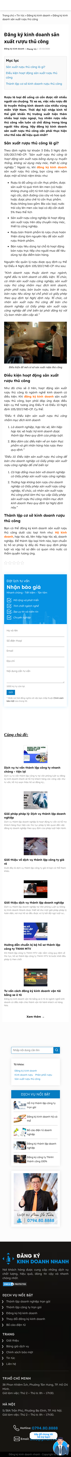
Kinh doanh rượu (24, 1074)
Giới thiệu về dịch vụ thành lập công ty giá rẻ (34, 861)
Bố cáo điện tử (16, 1324)
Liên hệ (11, 1364)
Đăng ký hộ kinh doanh (21, 1313)
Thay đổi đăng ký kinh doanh (25, 1319)
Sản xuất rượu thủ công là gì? (25, 67)
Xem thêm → (36, 1016)
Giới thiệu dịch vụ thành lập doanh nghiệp (34, 902)
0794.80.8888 (45, 1428)
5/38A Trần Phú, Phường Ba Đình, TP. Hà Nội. (32, 1410)
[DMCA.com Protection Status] (14, 1285)
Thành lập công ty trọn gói (23, 1307)
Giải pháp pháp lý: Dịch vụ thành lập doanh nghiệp (35, 815)
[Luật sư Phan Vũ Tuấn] (35, 1198)
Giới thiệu (12, 1340)
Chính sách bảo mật (19, 1352)
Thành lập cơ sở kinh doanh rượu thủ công (34, 83)
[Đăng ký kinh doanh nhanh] (35, 1258)
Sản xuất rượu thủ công (27, 1078)
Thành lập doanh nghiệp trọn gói (28, 1301)
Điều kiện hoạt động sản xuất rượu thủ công (31, 75)
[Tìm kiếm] (56, 1050)
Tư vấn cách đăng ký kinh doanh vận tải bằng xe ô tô (32, 993)
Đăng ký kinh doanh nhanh (24, 1454)
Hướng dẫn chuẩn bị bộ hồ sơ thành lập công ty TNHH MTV (32, 946)
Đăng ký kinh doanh (14, 48)
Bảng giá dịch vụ (17, 1346)
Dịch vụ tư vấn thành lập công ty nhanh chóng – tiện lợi (32, 769)
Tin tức (10, 1358)
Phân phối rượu (43, 1074)
